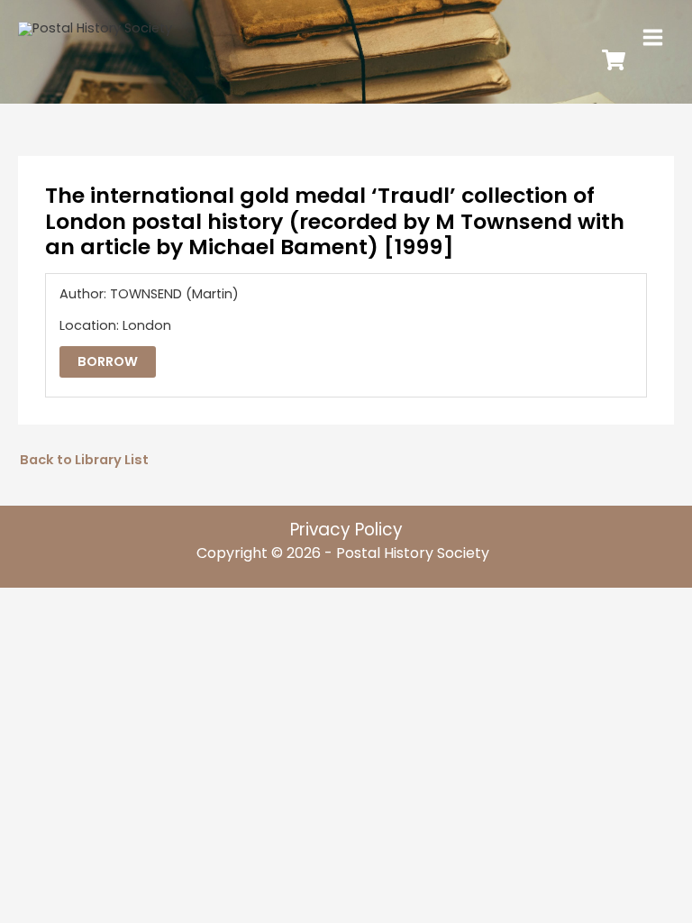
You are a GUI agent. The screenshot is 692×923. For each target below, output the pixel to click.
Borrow (107, 361)
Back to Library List (84, 460)
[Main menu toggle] (653, 37)
